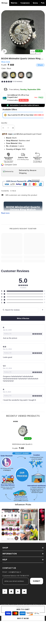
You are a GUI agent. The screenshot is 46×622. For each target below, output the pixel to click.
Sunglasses (25, 3)
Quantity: (4, 123)
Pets (42, 3)
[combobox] (42, 309)
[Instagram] (11, 591)
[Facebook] (4, 591)
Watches (14, 3)
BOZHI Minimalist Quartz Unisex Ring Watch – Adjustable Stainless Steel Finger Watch (23, 444)
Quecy (35, 3)
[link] (11, 257)
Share (40, 65)
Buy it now (23, 618)
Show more (5, 62)
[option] (23, 32)
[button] (11, 81)
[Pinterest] (17, 591)
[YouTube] (24, 591)
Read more (5, 213)
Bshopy (5, 3)
